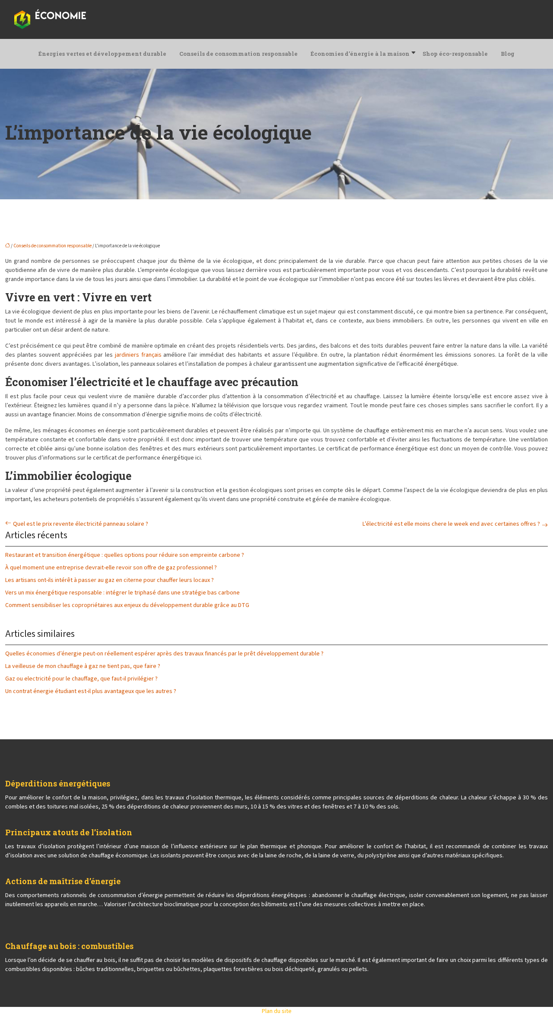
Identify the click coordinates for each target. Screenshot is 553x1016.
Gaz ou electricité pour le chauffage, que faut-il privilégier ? (81, 678)
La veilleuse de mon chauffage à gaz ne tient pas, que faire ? (82, 666)
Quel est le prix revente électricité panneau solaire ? (80, 524)
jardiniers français (138, 355)
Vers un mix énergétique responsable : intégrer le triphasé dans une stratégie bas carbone (122, 592)
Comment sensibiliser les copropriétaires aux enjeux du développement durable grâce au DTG (127, 605)
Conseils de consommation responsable (238, 54)
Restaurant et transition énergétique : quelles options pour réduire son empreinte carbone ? (124, 555)
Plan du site (277, 1011)
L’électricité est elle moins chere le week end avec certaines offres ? (451, 524)
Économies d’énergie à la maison (360, 54)
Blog (508, 54)
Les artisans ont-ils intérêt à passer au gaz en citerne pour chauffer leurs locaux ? (109, 580)
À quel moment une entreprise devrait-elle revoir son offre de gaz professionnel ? (111, 567)
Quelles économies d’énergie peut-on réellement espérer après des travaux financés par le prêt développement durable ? (164, 653)
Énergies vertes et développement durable (102, 54)
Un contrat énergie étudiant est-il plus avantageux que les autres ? (90, 691)
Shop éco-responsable (455, 54)
